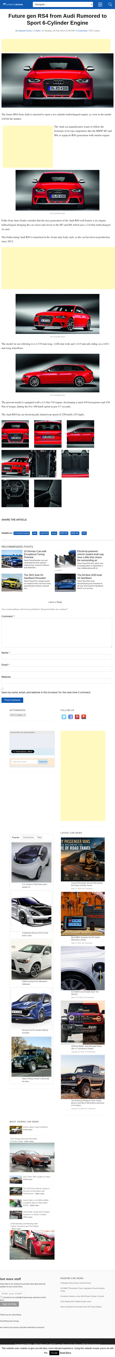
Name (5, 652)
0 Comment (81, 30)
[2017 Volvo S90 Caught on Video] (16, 1180)
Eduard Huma (25, 30)
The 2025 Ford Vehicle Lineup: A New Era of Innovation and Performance (36, 1191)
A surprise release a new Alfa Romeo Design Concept (82, 1296)
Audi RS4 (44, 533)
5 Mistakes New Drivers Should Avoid (75, 1283)
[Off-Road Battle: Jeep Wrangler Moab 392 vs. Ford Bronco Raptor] (82, 1022)
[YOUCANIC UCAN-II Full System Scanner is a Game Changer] (16, 1215)
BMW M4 (75, 533)
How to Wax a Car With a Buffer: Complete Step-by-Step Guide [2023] (36, 1202)
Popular (15, 837)
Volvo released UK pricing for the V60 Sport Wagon (81, 1307)
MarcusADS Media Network (87, 1344)
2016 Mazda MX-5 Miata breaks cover (75, 1301)
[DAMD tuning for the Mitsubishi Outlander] (32, 959)
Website (6, 676)
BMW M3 (64, 533)
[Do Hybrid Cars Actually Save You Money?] (82, 968)
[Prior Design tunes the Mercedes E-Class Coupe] (32, 1157)
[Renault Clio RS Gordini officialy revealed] (32, 1008)
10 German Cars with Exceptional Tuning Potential (35, 554)
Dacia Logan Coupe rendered (35, 1127)
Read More (65, 1352)
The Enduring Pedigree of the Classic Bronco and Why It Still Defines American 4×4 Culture (87, 1103)
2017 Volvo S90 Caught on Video (36, 1177)
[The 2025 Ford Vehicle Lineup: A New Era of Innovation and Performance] (16, 1191)
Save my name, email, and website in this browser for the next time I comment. (46, 692)
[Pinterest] (77, 717)
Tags (39, 837)
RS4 (84, 533)
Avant (54, 533)
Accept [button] (54, 1353)
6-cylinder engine (21, 533)
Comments (28, 837)
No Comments (87, 888)
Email (5, 664)
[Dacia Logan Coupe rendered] (16, 1130)
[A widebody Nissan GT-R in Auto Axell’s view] (32, 911)
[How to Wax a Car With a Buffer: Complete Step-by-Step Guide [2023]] (16, 1203)
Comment (8, 616)
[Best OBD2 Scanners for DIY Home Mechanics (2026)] (82, 914)
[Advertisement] (56, 45)
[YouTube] (83, 717)
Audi (37, 30)
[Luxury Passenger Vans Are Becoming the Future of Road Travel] (82, 859)
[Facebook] (70, 717)
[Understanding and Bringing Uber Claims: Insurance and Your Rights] (32, 1245)
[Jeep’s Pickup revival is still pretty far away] (32, 1057)
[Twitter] (63, 717)
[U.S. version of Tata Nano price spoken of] (32, 862)
